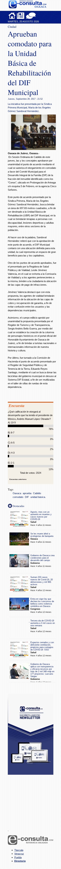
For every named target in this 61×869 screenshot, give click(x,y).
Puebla (18, 857)
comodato (18, 497)
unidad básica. (38, 497)
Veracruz (19, 853)
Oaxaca (17, 493)
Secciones (20, 15)
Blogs (37, 15)
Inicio (12, 15)
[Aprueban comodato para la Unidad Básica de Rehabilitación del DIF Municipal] (34, 149)
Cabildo (37, 493)
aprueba (27, 493)
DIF (27, 497)
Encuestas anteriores (18, 479)
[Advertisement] (32, 799)
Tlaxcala (18, 850)
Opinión (31, 15)
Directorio (20, 861)
